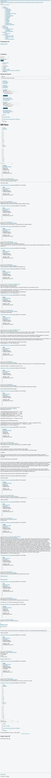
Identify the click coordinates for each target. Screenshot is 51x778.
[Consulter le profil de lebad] (6, 229)
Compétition (7, 16)
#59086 (8, 178)
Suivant (4, 145)
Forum (4, 25)
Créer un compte (6, 100)
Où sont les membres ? (9, 39)
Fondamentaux (8, 10)
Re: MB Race (15, 179)
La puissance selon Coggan (10, 13)
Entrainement (5, 7)
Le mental (7, 21)
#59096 (8, 361)
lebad (4, 228)
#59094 (8, 310)
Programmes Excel (9, 29)
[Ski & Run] (3, 43)
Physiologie (7, 11)
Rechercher (5, 83)
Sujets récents (5, 82)
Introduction (7, 9)
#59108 (8, 495)
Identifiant (5, 90)
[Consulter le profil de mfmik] (7, 525)
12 (3, 142)
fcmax (4, 663)
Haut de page (3, 774)
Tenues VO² (7, 33)
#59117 (8, 619)
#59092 (8, 264)
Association (5, 34)
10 (3, 140)
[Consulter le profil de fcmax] (7, 664)
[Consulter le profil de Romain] (7, 166)
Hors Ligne (5, 167)
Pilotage (7, 19)
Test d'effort (7, 12)
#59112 (15, 536)
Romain (4, 165)
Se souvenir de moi (8, 93)
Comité (6, 37)
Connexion (5, 95)
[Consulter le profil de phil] (6, 188)
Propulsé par (24, 733)
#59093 (15, 284)
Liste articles (5, 26)
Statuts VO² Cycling (9, 36)
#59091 (8, 241)
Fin (3, 146)
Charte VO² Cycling (9, 35)
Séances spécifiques (9, 15)
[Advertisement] (8, 48)
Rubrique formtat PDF (9, 24)
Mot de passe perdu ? (7, 97)
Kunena (28, 733)
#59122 (8, 678)
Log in (2, 60)
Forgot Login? (6, 62)
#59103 (15, 407)
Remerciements (8, 23)
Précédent (5, 128)
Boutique (5, 32)
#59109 (8, 518)
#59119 (8, 651)
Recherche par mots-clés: (6, 78)
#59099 (8, 384)
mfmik (4, 524)
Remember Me (3, 59)
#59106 (8, 442)
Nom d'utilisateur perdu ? (8, 98)
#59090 (8, 222)
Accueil (4, 6)
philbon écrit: (4, 624)
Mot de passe (5, 92)
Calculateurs (7, 30)
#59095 (15, 329)
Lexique (7, 22)
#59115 (8, 597)
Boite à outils (5, 27)
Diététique (7, 20)
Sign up (4, 63)
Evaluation (7, 17)
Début (4, 127)
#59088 (8, 201)
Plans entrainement (9, 31)
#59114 (8, 571)
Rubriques (5, 81)
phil (4, 187)
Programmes (7, 14)
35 (3, 144)
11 (3, 141)
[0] (4, 576)
